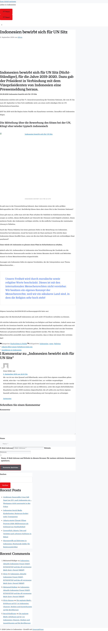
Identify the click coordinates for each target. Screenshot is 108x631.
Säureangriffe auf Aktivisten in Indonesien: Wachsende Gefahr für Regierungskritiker (16, 544)
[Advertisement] (38, 54)
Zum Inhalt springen (8, 2)
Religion (57, 344)
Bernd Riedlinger (9, 614)
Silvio (5, 574)
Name (2, 438)
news (51, 344)
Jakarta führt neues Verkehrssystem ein (17, 347)
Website (47, 448)
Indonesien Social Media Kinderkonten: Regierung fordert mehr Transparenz (15, 513)
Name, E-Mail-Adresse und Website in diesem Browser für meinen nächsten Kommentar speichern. (38, 459)
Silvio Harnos (8, 600)
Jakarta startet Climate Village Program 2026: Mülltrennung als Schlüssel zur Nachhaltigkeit (15, 524)
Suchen (3, 474)
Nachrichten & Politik (18, 344)
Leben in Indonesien (8, 5)
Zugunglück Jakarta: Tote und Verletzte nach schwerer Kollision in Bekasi (17, 534)
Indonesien (44, 344)
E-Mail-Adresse (6, 448)
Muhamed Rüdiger (10, 587)
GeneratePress (38, 629)
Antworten (7, 399)
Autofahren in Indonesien (12, 350)
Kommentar (5, 410)
